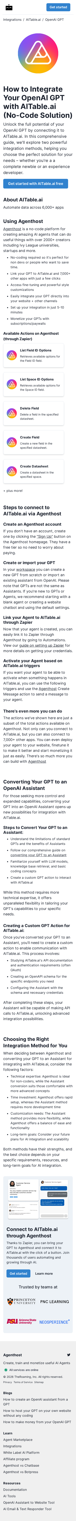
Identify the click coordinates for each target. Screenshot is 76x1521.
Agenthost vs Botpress (20, 1472)
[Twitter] (69, 1355)
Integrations (12, 20)
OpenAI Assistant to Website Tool (29, 1502)
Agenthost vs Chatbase (21, 1465)
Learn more (44, 1273)
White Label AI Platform (21, 1453)
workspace (25, 569)
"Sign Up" (45, 536)
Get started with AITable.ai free (35, 183)
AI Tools (9, 1496)
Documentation (15, 1490)
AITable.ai (33, 20)
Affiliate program (16, 1459)
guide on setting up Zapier (41, 645)
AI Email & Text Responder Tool (27, 1509)
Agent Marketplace (17, 1440)
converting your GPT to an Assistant (38, 855)
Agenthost (12, 229)
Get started (58, 7)
